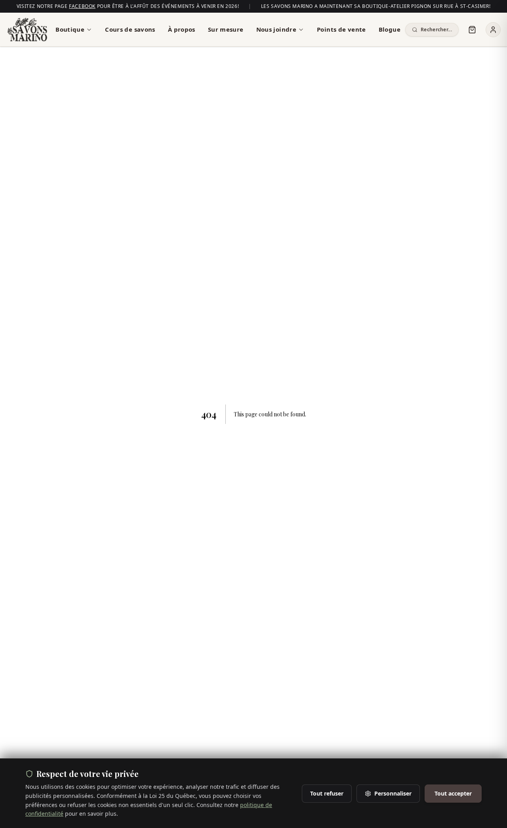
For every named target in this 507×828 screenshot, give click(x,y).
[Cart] (472, 30)
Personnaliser (393, 793)
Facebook (82, 6)
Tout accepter (453, 793)
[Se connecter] (493, 29)
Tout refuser (326, 793)
